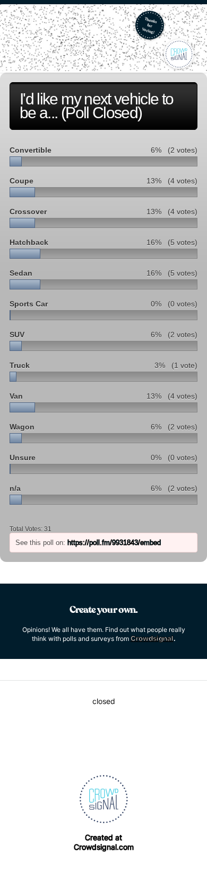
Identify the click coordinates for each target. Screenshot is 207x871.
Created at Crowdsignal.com (104, 842)
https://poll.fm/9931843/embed (114, 543)
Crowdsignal (152, 638)
